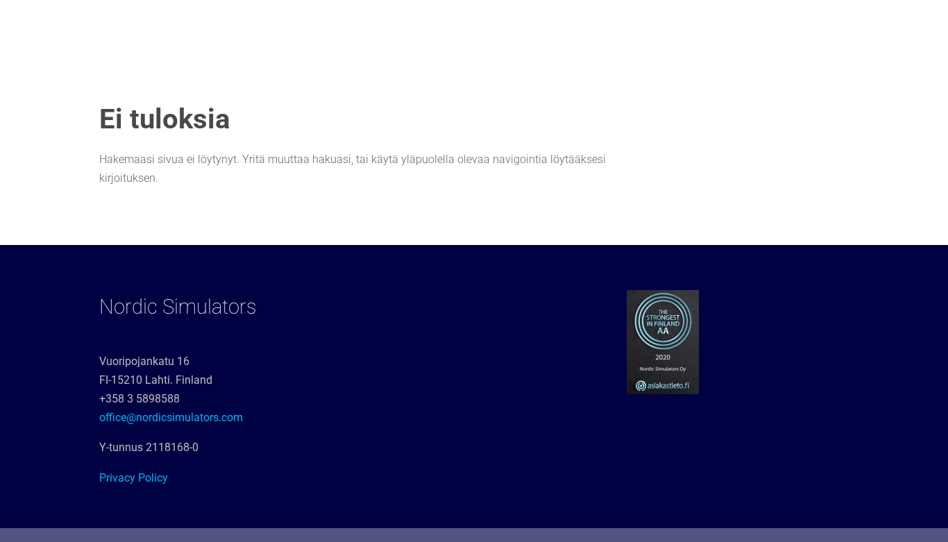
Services (268, 28)
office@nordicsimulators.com (171, 417)
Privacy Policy (133, 477)
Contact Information (798, 28)
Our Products (359, 28)
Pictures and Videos (557, 28)
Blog (885, 28)
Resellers (653, 28)
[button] (918, 19)
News (711, 28)
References (457, 28)
